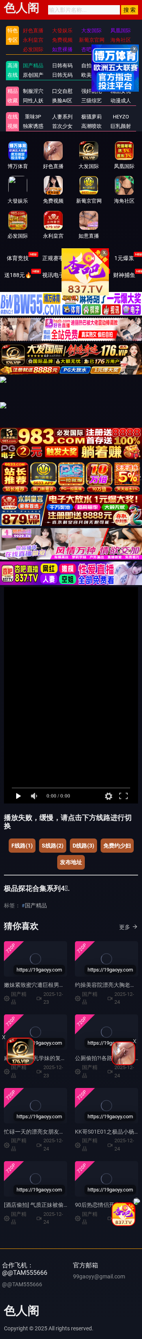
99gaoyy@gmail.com (99, 1276)
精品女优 (120, 91)
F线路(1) (22, 845)
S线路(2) (53, 845)
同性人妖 (33, 100)
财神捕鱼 (124, 275)
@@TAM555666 (22, 1284)
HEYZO (121, 117)
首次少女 (62, 126)
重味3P (33, 117)
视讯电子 (53, 275)
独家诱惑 (33, 126)
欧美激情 (91, 75)
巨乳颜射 (120, 126)
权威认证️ (89, 258)
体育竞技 (18, 258)
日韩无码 (62, 75)
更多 (124, 927)
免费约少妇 (117, 845)
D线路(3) (83, 845)
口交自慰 (62, 91)
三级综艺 (91, 100)
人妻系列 (62, 117)
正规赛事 (53, 258)
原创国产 (33, 75)
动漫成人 (120, 100)
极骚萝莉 (91, 117)
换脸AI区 (62, 100)
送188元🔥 (18, 275)
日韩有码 (62, 65)
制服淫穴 (33, 91)
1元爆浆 (124, 258)
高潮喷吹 (91, 126)
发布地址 (71, 862)
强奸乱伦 (91, 91)
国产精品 (33, 65)
